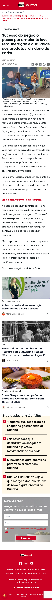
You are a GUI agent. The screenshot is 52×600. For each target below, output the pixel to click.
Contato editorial (37, 569)
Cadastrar (26, 538)
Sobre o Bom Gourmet (36, 573)
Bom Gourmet (16, 12)
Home (4, 12)
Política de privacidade (16, 569)
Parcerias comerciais (14, 573)
